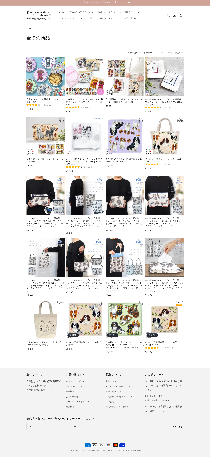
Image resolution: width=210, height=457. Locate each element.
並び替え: (132, 52)
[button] (62, 12)
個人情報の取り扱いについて (119, 396)
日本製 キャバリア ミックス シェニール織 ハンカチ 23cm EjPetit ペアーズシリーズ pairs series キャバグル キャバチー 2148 (125, 344)
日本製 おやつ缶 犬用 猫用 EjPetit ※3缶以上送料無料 (45, 100)
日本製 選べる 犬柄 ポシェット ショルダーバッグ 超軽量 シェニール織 (124, 100)
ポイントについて (74, 386)
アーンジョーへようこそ (77, 401)
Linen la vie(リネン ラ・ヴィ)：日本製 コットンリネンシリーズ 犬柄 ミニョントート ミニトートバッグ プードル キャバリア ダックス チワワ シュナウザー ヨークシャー (45, 285)
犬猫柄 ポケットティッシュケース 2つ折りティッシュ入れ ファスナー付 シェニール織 (85, 102)
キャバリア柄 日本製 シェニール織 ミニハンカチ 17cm (163, 343)
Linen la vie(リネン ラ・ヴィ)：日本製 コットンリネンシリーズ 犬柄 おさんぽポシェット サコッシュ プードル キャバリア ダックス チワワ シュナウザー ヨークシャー (85, 223)
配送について (112, 381)
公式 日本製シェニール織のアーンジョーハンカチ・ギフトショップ (100, 450)
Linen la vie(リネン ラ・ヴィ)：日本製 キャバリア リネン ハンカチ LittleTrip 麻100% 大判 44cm (85, 161)
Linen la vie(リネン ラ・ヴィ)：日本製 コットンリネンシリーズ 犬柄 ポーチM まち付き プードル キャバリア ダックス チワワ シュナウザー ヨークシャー (125, 222)
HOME (28, 28)
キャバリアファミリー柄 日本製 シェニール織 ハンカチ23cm (125, 160)
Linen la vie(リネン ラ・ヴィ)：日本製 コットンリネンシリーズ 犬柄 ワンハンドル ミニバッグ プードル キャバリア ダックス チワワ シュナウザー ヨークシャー (85, 284)
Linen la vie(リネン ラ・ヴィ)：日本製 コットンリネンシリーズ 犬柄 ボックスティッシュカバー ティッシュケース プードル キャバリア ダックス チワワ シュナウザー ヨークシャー (164, 285)
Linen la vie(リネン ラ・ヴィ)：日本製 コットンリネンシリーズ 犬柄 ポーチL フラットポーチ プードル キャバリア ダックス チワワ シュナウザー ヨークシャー (164, 222)
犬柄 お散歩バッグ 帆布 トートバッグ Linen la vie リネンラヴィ (43, 343)
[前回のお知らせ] (27, 2)
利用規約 (110, 401)
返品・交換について (115, 391)
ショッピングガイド (75, 381)
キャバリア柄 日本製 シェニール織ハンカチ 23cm (85, 343)
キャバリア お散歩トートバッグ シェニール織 (164, 160)
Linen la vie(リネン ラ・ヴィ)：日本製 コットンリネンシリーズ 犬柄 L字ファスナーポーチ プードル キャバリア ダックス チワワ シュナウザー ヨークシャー (45, 222)
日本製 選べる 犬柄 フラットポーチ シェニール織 (44, 160)
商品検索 (70, 391)
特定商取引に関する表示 (117, 406)
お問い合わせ (72, 396)
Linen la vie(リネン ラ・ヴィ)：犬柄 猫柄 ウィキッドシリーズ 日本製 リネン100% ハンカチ (163, 102)
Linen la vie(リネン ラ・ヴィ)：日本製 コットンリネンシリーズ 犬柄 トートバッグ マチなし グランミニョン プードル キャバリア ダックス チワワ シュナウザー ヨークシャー (125, 285)
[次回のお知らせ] (182, 2)
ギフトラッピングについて (118, 386)
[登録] (75, 426)
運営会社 (70, 406)
